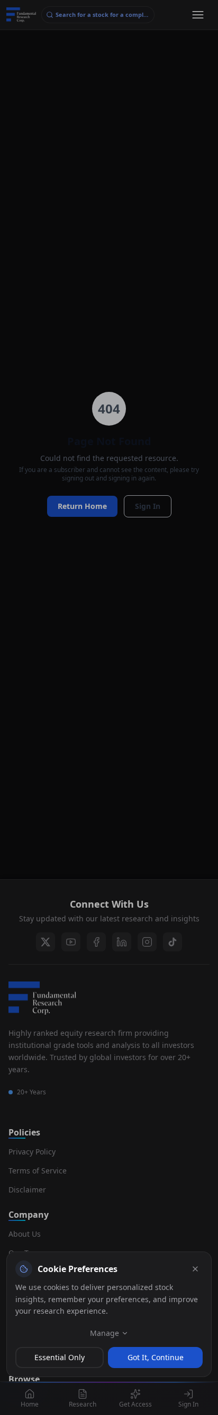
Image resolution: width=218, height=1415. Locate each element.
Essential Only (59, 1357)
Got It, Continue (156, 1357)
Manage (104, 1333)
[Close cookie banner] (195, 1269)
